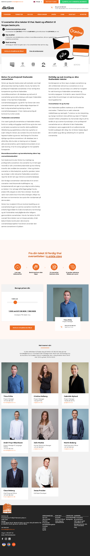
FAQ (75, 527)
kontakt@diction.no (17, 1)
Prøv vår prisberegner (36, 51)
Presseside (45, 523)
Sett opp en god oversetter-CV (79, 521)
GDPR (44, 528)
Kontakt (72, 14)
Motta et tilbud (51, 1)
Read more (14, 378)
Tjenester (19, 14)
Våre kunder (42, 14)
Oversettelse (70, 517)
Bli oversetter (78, 517)
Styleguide (69, 519)
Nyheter (83, 14)
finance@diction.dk (9, 497)
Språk (53, 14)
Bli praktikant (78, 519)
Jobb (62, 14)
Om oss (30, 14)
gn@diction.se (68, 402)
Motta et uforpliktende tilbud (13, 51)
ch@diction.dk (38, 402)
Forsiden (7, 14)
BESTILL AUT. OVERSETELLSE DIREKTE (75, 1)
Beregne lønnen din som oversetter (80, 524)
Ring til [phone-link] (60, 7)
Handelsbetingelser (48, 524)
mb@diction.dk (68, 449)
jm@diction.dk (38, 449)
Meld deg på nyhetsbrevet (59, 521)
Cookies (45, 526)
